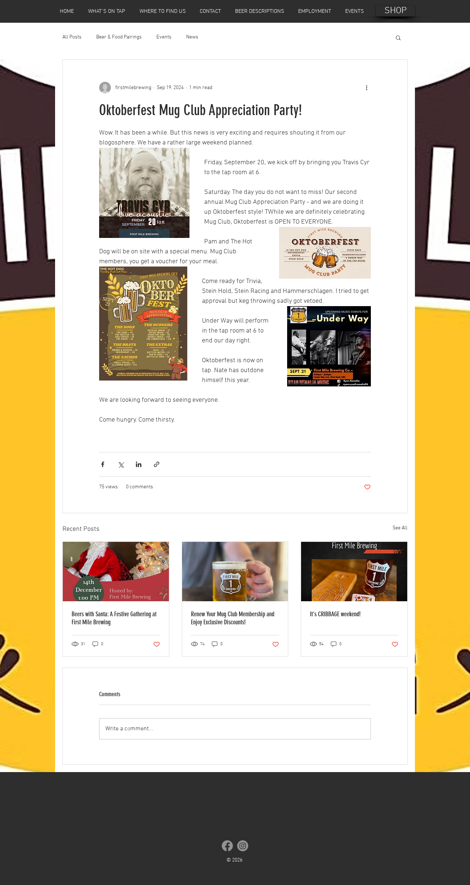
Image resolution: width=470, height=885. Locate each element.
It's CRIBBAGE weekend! (335, 614)
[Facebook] (227, 845)
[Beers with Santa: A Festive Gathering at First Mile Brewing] (116, 571)
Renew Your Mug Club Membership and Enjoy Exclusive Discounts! (232, 618)
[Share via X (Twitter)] (120, 464)
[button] (398, 37)
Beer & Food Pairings (119, 37)
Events (163, 37)
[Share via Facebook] (102, 464)
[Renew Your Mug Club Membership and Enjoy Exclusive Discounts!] (235, 571)
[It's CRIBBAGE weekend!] (354, 571)
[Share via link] (156, 464)
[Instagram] (242, 845)
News (192, 37)
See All (400, 528)
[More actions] (366, 87)
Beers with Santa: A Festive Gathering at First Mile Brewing (114, 618)
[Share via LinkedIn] (138, 464)
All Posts (72, 37)
